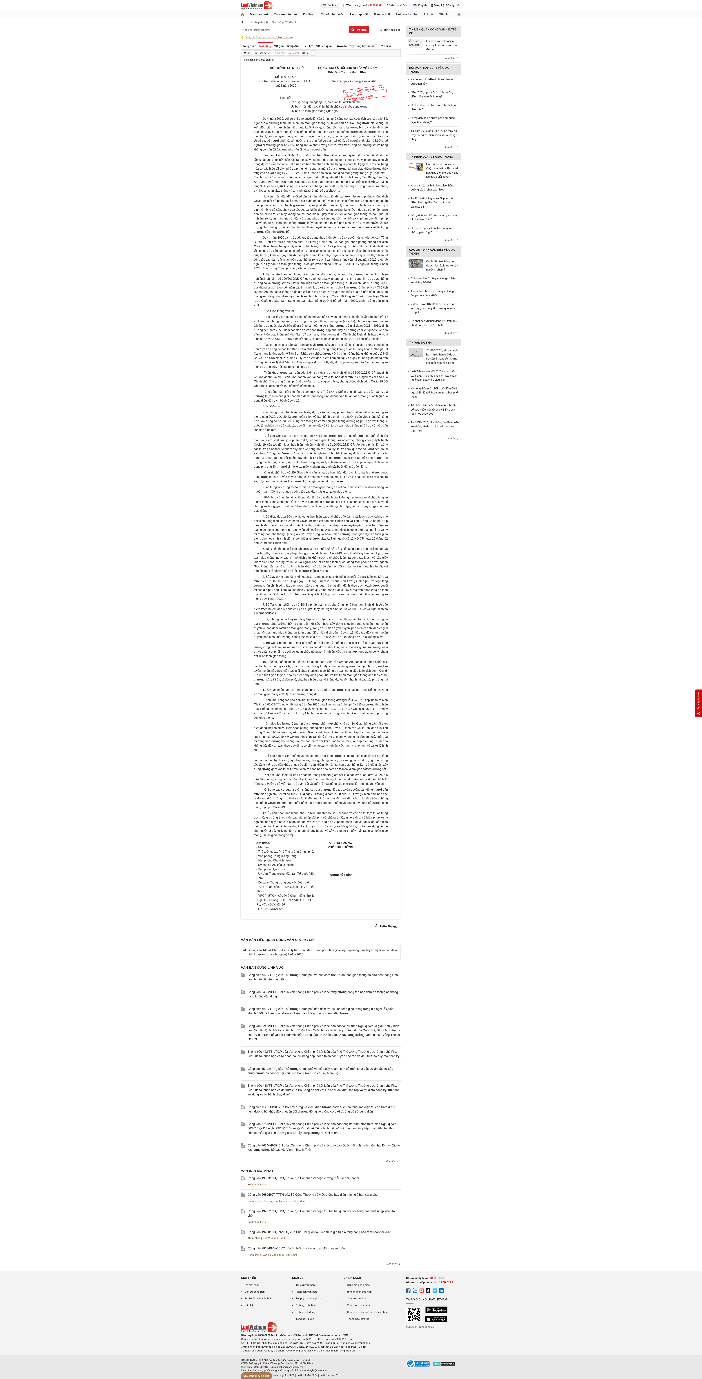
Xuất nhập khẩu (257, 1184)
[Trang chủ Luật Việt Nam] (257, 5)
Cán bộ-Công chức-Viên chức (279, 1254)
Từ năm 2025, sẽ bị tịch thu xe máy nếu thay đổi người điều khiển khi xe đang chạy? (434, 135)
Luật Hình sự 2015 (330, 1375)
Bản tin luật (382, 14)
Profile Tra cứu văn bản (258, 1298)
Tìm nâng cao (392, 29)
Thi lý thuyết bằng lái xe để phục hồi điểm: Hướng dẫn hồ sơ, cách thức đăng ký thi (432, 202)
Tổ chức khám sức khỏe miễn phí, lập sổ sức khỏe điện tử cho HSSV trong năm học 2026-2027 (433, 409)
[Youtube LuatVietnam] (421, 1291)
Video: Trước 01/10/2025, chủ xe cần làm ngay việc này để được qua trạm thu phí (433, 308)
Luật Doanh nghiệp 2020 (280, 1375)
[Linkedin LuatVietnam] (441, 1291)
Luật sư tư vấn (406, 14)
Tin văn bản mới (332, 14)
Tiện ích (444, 14)
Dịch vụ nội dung (305, 1312)
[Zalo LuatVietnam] (415, 1291)
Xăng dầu (299, 1201)
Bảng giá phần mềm (359, 1284)
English (422, 5)
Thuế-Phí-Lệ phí (257, 1238)
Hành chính (254, 1254)
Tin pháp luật (359, 14)
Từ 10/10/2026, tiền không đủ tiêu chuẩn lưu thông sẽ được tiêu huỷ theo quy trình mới (435, 426)
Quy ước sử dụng (357, 1298)
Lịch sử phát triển (254, 1291)
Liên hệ (248, 1305)
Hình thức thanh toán (359, 1291)
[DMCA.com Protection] (444, 1365)
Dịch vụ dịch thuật (306, 1305)
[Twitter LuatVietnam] (435, 1291)
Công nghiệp (255, 1201)
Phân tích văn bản (306, 1291)
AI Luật (428, 14)
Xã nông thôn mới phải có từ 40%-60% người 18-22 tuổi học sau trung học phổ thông (434, 392)
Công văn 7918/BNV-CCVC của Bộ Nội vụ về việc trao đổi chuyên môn (296, 1248)
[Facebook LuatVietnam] (408, 1291)
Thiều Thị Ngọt (388, 926)
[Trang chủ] (242, 14)
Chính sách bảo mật (359, 1305)
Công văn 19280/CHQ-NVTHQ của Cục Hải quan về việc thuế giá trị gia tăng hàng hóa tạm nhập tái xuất (319, 1232)
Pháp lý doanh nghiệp (308, 1298)
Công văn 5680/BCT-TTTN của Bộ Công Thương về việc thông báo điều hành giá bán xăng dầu (313, 1194)
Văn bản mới (259, 14)
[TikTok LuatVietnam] (428, 1291)
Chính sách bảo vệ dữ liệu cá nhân (367, 1312)
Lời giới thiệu (252, 1284)
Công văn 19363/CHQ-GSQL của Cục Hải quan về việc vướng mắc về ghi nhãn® (303, 1178)
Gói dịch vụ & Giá (397, 5)
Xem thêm (392, 1161)
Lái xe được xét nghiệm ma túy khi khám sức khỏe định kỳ (442, 45)
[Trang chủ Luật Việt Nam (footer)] (259, 1331)
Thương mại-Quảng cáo (278, 1201)
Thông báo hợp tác (358, 1318)
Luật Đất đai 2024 (307, 1375)
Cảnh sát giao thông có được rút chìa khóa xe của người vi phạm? (442, 265)
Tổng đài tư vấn (305, 1318)
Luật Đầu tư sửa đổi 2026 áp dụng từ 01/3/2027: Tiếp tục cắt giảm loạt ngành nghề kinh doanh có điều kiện (434, 375)
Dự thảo (309, 14)
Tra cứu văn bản (285, 14)
